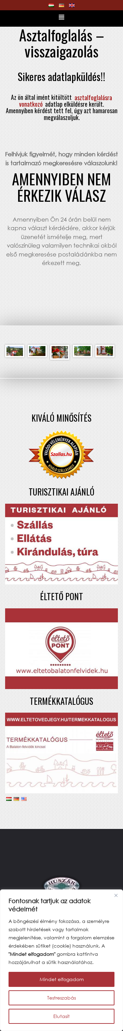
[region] (61, 960)
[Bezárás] (116, 895)
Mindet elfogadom (62, 979)
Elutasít (61, 1016)
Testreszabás (61, 997)
